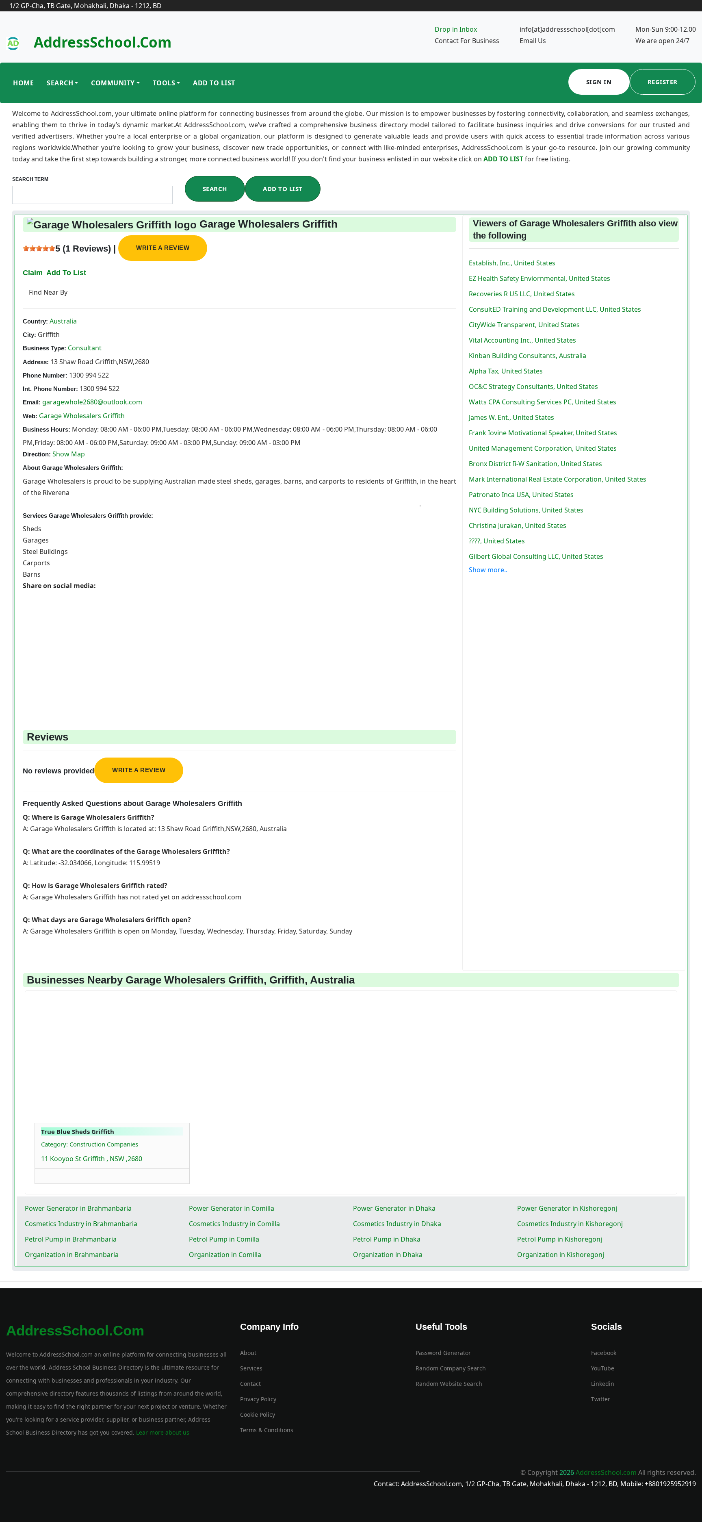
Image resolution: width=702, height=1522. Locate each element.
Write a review (162, 247)
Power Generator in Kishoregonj (567, 1208)
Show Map (68, 453)
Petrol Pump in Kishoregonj (559, 1239)
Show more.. (488, 569)
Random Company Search (451, 1368)
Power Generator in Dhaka (394, 1208)
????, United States (497, 540)
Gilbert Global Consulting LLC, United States (536, 556)
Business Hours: (46, 429)
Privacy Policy (258, 1399)
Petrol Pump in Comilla (224, 1239)
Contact (250, 1383)
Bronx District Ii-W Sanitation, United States (535, 463)
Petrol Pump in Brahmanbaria (71, 1239)
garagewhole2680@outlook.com (92, 401)
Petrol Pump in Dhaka (386, 1239)
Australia (62, 321)
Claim (33, 273)
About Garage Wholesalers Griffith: (73, 467)
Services (251, 1368)
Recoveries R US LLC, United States (522, 293)
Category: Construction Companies (89, 1144)
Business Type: (44, 348)
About (248, 1353)
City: (29, 334)
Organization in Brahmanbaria (72, 1254)
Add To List (214, 82)
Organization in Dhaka (387, 1254)
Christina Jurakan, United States (517, 525)
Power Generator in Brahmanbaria (78, 1208)
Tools (164, 82)
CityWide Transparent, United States (524, 324)
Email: (32, 402)
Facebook (603, 1353)
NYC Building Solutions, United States (526, 510)
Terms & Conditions (266, 1430)
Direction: (37, 454)
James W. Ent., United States (511, 417)
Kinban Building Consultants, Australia (527, 355)
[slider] (39, 248)
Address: (36, 361)
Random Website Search (449, 1383)
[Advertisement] (239, 648)
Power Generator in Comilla (231, 1208)
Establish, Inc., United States (512, 262)
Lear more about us (161, 1432)
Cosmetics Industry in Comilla (234, 1223)
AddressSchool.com (102, 42)
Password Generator (443, 1353)
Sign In (599, 82)
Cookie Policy (257, 1414)
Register (663, 82)
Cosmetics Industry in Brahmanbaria (81, 1223)
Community (113, 82)
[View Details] (45, 1174)
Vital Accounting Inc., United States (522, 340)
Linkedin (602, 1383)
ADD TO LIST (504, 158)
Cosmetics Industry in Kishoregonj (570, 1223)
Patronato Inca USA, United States (521, 494)
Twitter (600, 1399)
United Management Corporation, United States (543, 448)
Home (23, 82)
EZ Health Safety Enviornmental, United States (539, 278)
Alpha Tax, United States (506, 371)
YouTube (602, 1368)
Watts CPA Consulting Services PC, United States (542, 401)
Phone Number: (45, 375)
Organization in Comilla (225, 1254)
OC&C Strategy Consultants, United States (533, 386)
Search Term (30, 179)
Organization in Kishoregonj (560, 1254)
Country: (35, 321)
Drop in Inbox (456, 29)
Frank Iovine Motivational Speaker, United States (543, 432)
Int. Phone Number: (50, 388)
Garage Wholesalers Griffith (82, 415)
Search (60, 82)
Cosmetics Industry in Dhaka (397, 1223)
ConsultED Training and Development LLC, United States (555, 309)
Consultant (84, 347)
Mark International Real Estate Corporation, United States (557, 479)
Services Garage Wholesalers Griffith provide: (88, 515)
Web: (30, 416)
